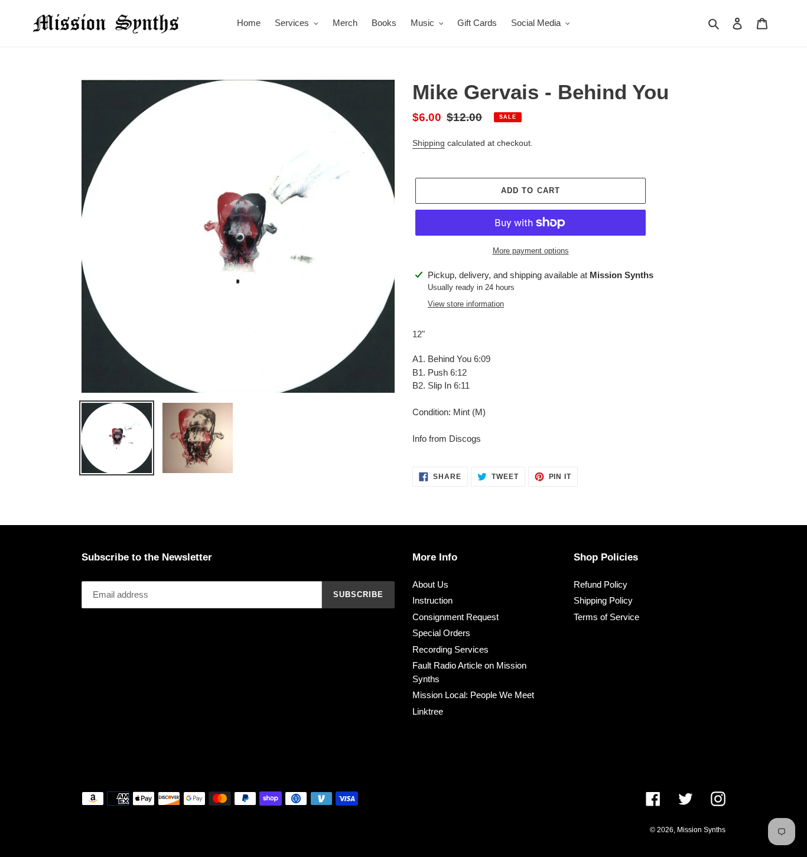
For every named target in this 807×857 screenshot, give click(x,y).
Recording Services (450, 649)
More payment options (531, 250)
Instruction (432, 600)
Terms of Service (606, 617)
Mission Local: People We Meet (473, 695)
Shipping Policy (603, 600)
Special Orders (441, 633)
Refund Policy (600, 584)
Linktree (427, 711)
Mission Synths (701, 830)
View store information (466, 303)
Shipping (428, 143)
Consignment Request (455, 617)
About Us (430, 584)
